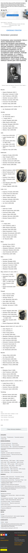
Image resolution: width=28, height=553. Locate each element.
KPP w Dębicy (12, 460)
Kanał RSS (1, 535)
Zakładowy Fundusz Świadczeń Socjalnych (10, 484)
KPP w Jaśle (3, 462)
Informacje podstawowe (6, 443)
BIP (10, 446)
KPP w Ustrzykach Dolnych (16, 472)
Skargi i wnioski (4, 451)
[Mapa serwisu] (4, 10)
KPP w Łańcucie (4, 465)
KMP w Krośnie (20, 462)
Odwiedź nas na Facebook (6, 535)
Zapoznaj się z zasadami (18, 542)
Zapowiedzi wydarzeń (19, 437)
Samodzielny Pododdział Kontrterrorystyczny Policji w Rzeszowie (12, 449)
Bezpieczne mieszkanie (6, 493)
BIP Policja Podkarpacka (22, 535)
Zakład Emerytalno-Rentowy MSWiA (8, 517)
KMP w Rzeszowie (14, 468)
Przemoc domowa (5, 503)
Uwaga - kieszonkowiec (19, 498)
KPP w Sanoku (22, 468)
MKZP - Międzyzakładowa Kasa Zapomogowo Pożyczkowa (13, 486)
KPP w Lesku (4, 463)
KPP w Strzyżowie (14, 470)
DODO (6, 522)
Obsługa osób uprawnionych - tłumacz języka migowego (12, 516)
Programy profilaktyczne (6, 508)
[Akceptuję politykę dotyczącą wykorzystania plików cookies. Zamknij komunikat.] (26, 1)
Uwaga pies (23, 506)
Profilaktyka (3, 491)
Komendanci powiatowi (6, 26)
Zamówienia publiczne (5, 454)
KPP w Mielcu (12, 465)
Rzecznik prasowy (5, 446)
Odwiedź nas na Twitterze (8, 535)
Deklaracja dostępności (4, 540)
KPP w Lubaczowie (20, 463)
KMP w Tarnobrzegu (5, 472)
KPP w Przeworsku (14, 467)
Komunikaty (3, 437)
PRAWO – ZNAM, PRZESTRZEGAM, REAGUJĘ (11, 499)
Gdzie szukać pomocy (5, 504)
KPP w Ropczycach (5, 468)
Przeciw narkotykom (16, 501)
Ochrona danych (4, 520)
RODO (2, 522)
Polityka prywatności (18, 544)
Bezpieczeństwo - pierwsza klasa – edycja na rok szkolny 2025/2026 (13, 496)
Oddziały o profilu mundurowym (7, 476)
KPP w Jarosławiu (20, 460)
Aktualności (3, 435)
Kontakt (2, 512)
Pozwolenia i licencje (19, 476)
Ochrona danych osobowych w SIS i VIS (9, 528)
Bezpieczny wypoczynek (15, 503)
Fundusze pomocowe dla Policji (7, 479)
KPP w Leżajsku (11, 463)
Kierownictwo (15, 443)
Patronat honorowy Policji (17, 454)
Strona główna (4, 22)
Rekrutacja (3, 510)
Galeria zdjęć (4, 438)
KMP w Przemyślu (5, 467)
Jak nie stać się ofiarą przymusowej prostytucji (10, 506)
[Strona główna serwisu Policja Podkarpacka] (1, 10)
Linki (25, 479)
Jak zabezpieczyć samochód (7, 498)
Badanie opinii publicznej (14, 478)
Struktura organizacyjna (6, 444)
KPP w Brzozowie (4, 460)
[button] (26, 10)
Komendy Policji (4, 458)
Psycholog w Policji (19, 479)
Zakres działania (15, 444)
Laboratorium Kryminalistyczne (19, 446)
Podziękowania (10, 437)
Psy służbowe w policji (5, 501)
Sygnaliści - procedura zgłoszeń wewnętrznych (10, 452)
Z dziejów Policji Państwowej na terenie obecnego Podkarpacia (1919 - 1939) (14, 24)
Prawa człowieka (4, 478)
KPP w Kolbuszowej (12, 462)
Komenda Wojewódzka (5, 441)
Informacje (10, 22)
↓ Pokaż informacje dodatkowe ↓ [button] (14, 429)
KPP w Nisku (18, 465)
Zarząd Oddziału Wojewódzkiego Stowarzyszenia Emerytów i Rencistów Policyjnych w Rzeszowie (13, 488)
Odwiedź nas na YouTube (4, 535)
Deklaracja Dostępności (6, 456)
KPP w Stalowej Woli (5, 470)
